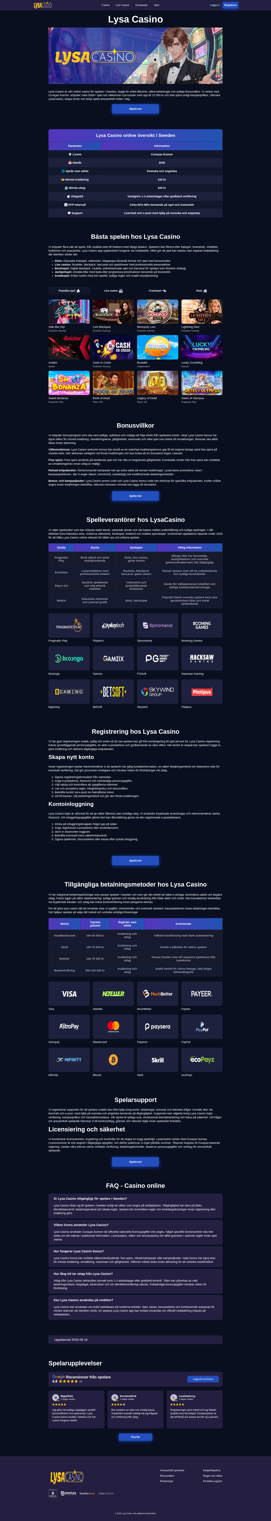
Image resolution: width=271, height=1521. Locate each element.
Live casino (111, 290)
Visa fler (135, 1437)
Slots (199, 290)
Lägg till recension (203, 1379)
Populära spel (67, 290)
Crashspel (155, 290)
